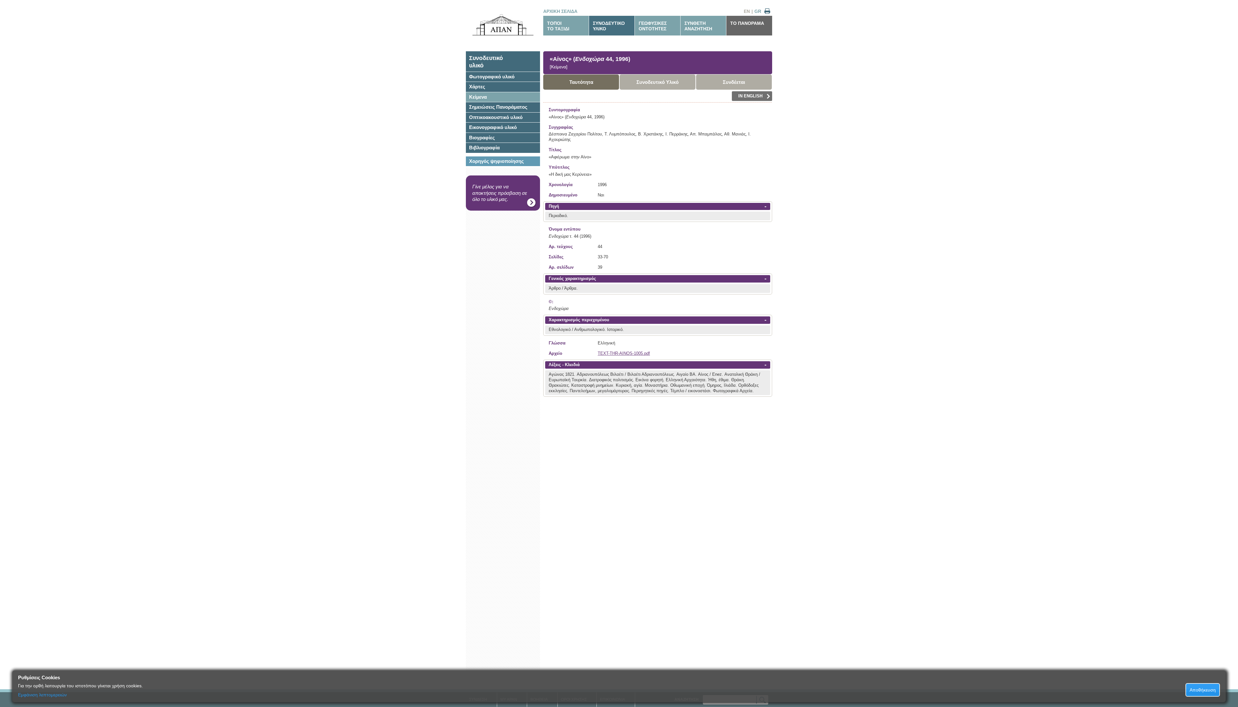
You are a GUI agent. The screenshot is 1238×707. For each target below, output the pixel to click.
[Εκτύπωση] (767, 11)
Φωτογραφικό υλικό (492, 76)
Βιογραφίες (482, 137)
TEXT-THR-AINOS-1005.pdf (624, 353)
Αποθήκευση (1203, 689)
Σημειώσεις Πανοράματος (498, 107)
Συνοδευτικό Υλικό (657, 82)
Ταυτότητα (581, 82)
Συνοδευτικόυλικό (486, 62)
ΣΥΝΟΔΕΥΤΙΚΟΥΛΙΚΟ (609, 26)
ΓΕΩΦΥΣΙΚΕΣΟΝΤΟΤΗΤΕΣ (653, 26)
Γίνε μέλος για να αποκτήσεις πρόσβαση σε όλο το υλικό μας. (499, 193)
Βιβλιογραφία (484, 147)
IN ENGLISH (750, 96)
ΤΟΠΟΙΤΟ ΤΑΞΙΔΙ (558, 26)
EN (747, 11)
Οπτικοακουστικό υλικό (496, 117)
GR (757, 11)
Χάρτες (477, 86)
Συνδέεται (734, 82)
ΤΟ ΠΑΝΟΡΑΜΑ (747, 23)
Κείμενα (478, 97)
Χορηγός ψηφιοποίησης (496, 161)
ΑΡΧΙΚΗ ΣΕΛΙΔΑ (560, 11)
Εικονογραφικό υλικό (493, 127)
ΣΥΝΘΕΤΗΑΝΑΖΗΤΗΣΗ (698, 26)
